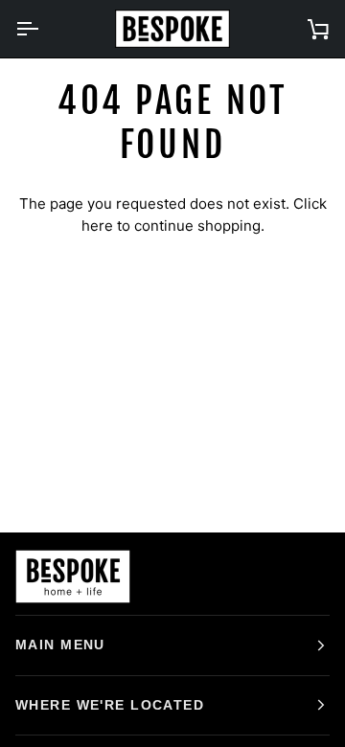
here (97, 225)
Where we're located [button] (109, 705)
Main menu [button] (60, 644)
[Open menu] (44, 28)
